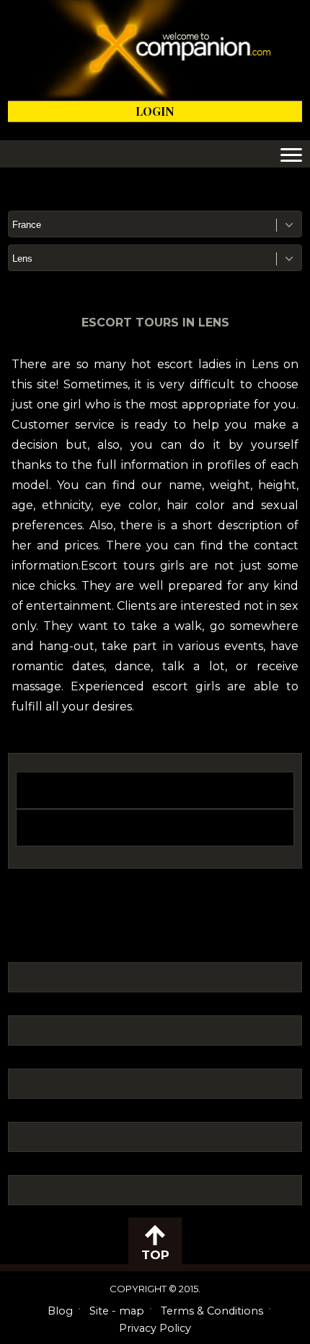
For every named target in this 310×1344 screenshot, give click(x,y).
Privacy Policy (155, 1328)
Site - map (116, 1310)
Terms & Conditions (212, 1310)
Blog (60, 1310)
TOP (155, 1255)
